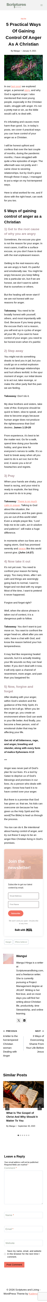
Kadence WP (36, 1293)
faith (23, 19)
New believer (21, 942)
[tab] (18, 1135)
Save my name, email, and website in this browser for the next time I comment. (24, 1254)
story (27, 90)
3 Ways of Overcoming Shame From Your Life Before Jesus (35, 1041)
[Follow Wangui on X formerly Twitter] (18, 1020)
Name (9, 1215)
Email (9, 1229)
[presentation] (23, 1094)
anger (8, 942)
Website (10, 1243)
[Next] (40, 1107)
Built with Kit (23, 930)
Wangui (17, 51)
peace (22, 548)
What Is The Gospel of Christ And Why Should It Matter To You (22, 1116)
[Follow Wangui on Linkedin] (24, 1020)
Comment (10, 1168)
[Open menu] (41, 5)
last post (16, 86)
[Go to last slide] (7, 1107)
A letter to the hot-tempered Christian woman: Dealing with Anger (10, 1043)
